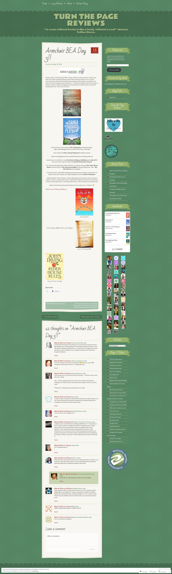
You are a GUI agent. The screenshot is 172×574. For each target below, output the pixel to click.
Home (44, 3)
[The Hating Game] (128, 237)
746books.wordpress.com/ (117, 408)
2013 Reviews (57, 3)
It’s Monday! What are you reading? (117, 178)
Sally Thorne (108, 235)
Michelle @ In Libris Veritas (81, 422)
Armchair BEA (60, 304)
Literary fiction (92, 305)
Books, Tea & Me (77, 343)
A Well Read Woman (115, 368)
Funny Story (109, 220)
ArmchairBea (84, 304)
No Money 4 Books (115, 417)
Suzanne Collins (109, 228)
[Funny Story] (128, 224)
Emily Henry (108, 215)
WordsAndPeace (77, 411)
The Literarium (114, 411)
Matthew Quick (79, 307)
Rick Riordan (108, 242)
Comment (92, 549)
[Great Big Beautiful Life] (128, 217)
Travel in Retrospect (115, 359)
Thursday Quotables (50, 317)
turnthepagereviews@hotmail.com (115, 84)
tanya (73, 445)
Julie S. (74, 458)
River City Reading (115, 371)
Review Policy (82, 3)
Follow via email (114, 70)
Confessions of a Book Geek (118, 402)
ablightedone (77, 488)
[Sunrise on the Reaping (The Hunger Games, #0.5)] (128, 231)
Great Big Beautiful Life (112, 213)
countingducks (114, 374)
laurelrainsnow (76, 373)
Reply (56, 355)
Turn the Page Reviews (86, 20)
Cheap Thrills (113, 423)
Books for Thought (115, 438)
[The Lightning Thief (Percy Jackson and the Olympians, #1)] (128, 244)
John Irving (82, 305)
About (69, 3)
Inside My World (114, 426)
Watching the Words (115, 414)
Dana (73, 397)
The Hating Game (110, 233)
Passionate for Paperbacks (117, 393)
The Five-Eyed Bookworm (117, 429)
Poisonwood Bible (91, 307)
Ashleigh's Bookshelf (115, 362)
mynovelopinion (77, 361)
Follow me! (117, 50)
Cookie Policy (35, 571)
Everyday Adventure (115, 441)
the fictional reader (115, 365)
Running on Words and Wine (118, 405)
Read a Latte (113, 377)
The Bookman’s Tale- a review (91, 317)
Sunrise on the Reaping (112, 227)
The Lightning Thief (111, 240)
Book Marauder (114, 420)
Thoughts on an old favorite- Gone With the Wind (118, 197)
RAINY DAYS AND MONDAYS (118, 380)
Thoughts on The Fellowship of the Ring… (118, 184)
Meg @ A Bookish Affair (79, 517)
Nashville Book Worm (116, 390)
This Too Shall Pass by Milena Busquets (118, 172)
